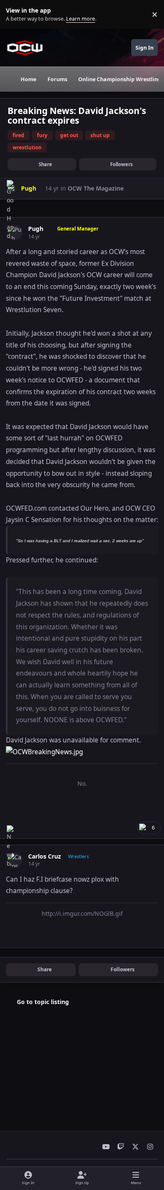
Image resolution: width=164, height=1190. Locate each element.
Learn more (16, 15)
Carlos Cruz (44, 856)
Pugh (35, 229)
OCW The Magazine (96, 188)
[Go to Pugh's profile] (15, 232)
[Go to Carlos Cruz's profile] (15, 860)
